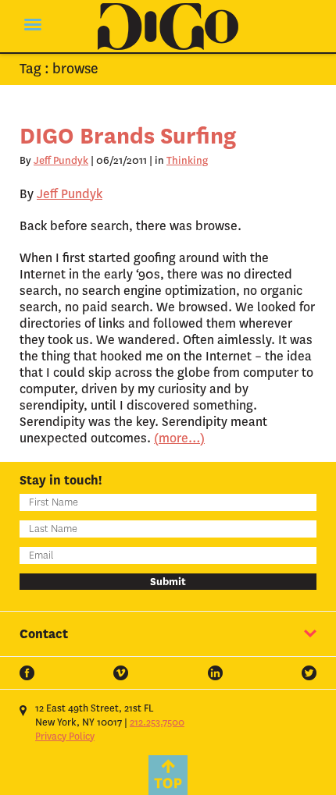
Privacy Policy (65, 736)
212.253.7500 (157, 722)
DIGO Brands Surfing (128, 136)
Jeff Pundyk (61, 160)
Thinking (187, 160)
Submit (168, 581)
